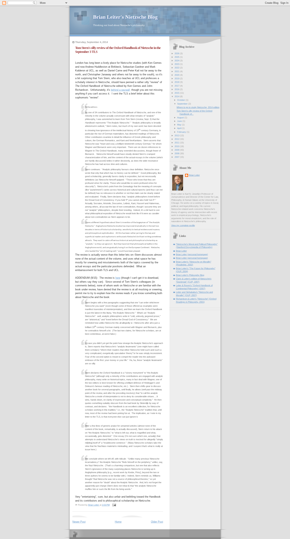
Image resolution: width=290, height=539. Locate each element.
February (182, 132)
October (181, 100)
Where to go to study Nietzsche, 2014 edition (198, 107)
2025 (177, 57)
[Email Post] (114, 505)
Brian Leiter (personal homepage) (192, 254)
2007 (177, 157)
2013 (177, 135)
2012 (177, 139)
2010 (177, 146)
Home (118, 521)
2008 (177, 153)
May (179, 124)
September (182, 104)
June (179, 121)
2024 (177, 60)
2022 (177, 67)
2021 (177, 71)
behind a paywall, (121, 89)
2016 (177, 89)
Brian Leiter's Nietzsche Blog (125, 17)
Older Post (157, 521)
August (180, 117)
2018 (177, 82)
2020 (177, 75)
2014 (177, 96)
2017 (177, 86)
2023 (177, 64)
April (179, 128)
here (117, 277)
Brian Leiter (194, 175)
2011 (177, 142)
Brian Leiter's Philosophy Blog (190, 275)
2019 (177, 78)
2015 (177, 93)
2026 (177, 53)
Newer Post (79, 521)
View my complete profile (183, 225)
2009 (177, 150)
